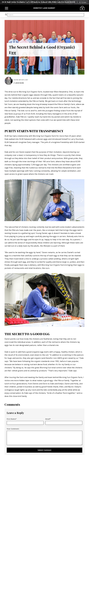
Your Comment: (13, 429)
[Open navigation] (6, 8)
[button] (7, 200)
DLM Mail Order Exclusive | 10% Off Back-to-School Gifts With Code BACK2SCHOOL (38, 2)
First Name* (12, 419)
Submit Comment (44, 450)
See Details (82, 2)
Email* (48, 419)
